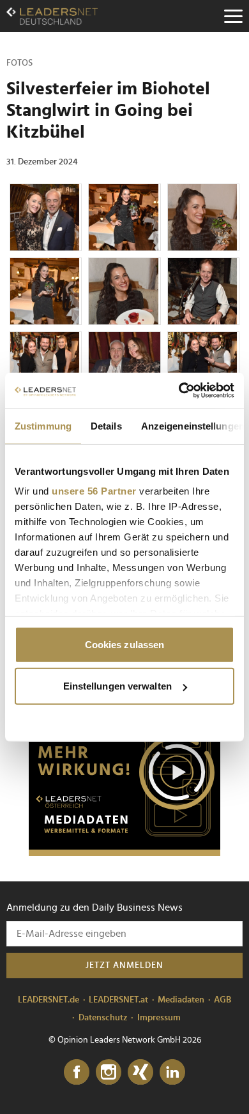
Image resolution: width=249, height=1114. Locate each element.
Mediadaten (181, 999)
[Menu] (233, 16)
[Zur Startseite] (52, 15)
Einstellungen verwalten (117, 686)
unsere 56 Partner (94, 491)
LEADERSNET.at (118, 999)
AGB (222, 999)
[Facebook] (76, 1072)
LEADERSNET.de (48, 999)
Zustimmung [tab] (43, 425)
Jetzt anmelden (124, 965)
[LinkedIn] (172, 1072)
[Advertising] (124, 776)
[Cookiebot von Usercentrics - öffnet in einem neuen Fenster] (179, 390)
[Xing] (140, 1072)
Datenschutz (103, 1017)
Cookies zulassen (125, 644)
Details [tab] (106, 425)
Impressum (159, 1017)
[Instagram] (108, 1072)
